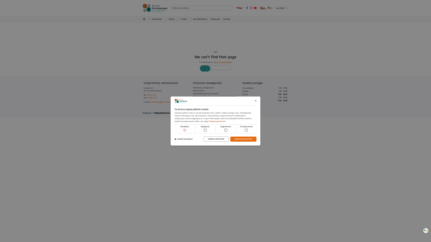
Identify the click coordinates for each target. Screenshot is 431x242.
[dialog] (215, 121)
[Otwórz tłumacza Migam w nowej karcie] (425, 230)
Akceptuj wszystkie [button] (243, 139)
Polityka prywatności (217, 121)
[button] (184, 139)
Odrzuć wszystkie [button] (216, 139)
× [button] (255, 101)
